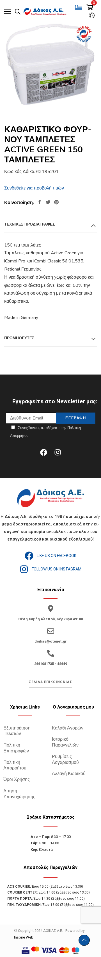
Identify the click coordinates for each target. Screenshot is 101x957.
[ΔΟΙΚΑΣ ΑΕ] (45, 11)
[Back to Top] (84, 940)
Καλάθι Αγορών (67, 728)
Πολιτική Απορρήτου (14, 765)
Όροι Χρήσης (16, 779)
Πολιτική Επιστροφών (16, 748)
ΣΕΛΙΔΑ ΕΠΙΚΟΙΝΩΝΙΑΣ (50, 682)
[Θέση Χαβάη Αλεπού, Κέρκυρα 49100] (50, 608)
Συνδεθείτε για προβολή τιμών (34, 188)
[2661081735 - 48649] (50, 653)
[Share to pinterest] (56, 203)
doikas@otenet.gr (51, 641)
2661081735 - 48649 (50, 664)
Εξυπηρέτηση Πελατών (17, 731)
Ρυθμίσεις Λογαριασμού (65, 760)
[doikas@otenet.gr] (50, 630)
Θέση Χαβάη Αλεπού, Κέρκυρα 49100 (50, 619)
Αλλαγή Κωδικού (69, 774)
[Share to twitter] (48, 203)
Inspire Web (23, 937)
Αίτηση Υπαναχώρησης (19, 794)
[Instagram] (57, 452)
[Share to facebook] (39, 203)
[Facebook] (43, 452)
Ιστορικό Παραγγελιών (65, 742)
